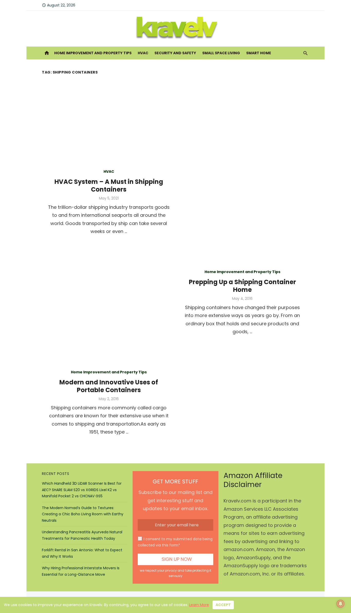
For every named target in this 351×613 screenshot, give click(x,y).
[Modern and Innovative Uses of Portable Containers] (242, 401)
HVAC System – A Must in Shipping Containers (108, 185)
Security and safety (175, 53)
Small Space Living (221, 53)
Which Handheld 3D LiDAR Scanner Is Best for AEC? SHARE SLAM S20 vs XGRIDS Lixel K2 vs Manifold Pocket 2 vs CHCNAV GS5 (82, 490)
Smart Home (258, 53)
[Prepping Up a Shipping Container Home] (109, 301)
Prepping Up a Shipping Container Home (242, 286)
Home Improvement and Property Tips (93, 53)
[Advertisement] (175, 115)
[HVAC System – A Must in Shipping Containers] (242, 201)
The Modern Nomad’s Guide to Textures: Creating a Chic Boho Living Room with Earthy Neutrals (82, 514)
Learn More (199, 604)
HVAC (143, 53)
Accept (223, 604)
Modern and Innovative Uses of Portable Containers (108, 386)
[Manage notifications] (340, 604)
